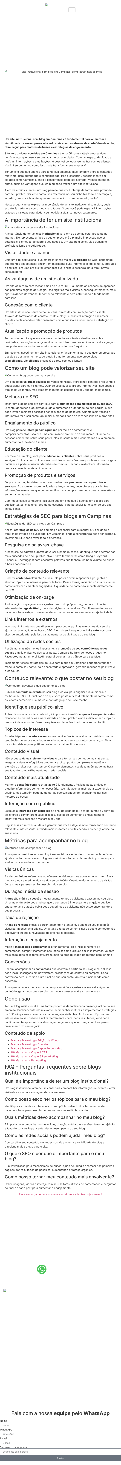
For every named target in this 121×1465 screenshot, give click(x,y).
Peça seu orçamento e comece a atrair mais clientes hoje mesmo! (60, 1194)
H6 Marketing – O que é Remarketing (34, 1056)
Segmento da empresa (13, 1447)
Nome (3, 1420)
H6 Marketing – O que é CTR (29, 1052)
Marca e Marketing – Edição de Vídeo (34, 1040)
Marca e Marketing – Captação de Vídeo (36, 1048)
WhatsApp (6, 1429)
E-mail (4, 1438)
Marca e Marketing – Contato (29, 1044)
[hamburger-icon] (71, 9)
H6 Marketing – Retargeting (28, 1060)
